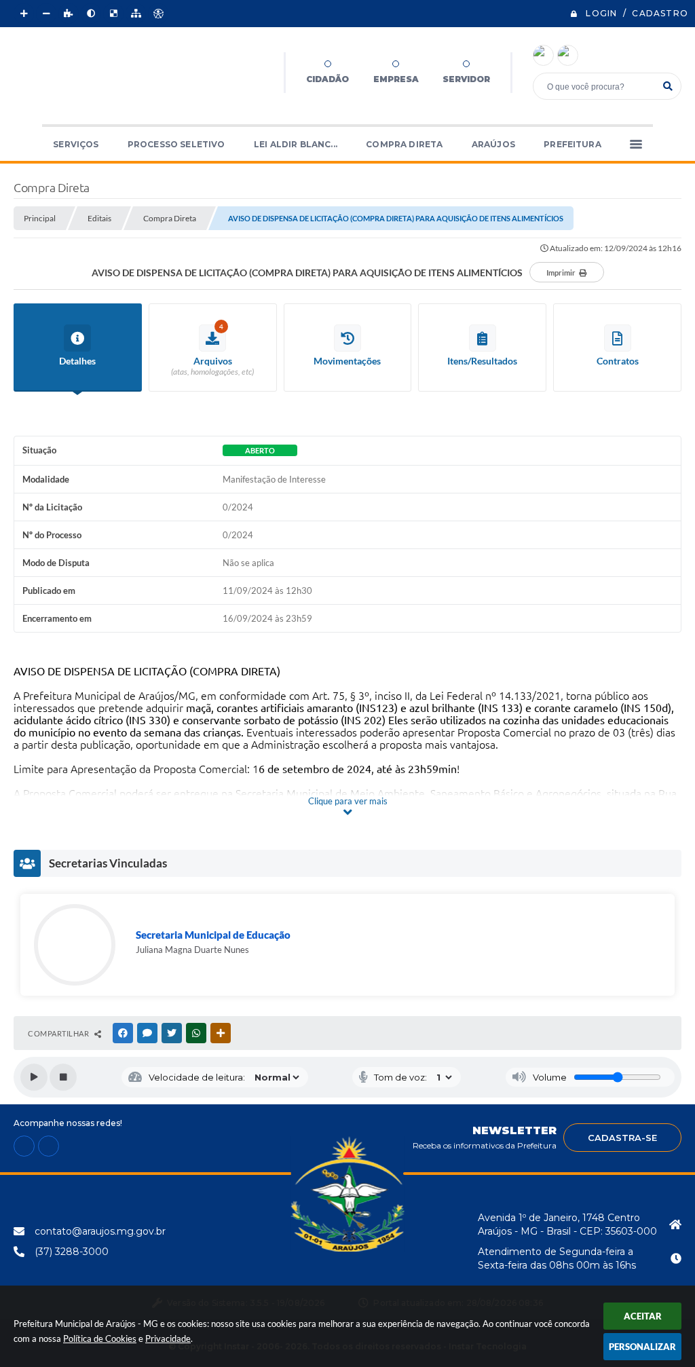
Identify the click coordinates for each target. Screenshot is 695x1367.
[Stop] (63, 1077)
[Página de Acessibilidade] (158, 13)
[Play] (34, 1077)
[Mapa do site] (136, 13)
